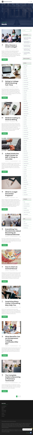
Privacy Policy (4, 410)
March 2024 (25, 126)
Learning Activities (26, 210)
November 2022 (26, 159)
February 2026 (26, 78)
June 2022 (25, 169)
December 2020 (26, 184)
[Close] (31, 428)
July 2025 (25, 92)
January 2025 (25, 105)
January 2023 (25, 155)
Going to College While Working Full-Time (11, 83)
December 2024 (26, 107)
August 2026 (25, 65)
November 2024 (26, 109)
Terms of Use (4, 411)
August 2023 (25, 140)
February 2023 (26, 153)
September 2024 (26, 113)
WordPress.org (26, 227)
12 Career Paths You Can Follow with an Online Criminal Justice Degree (27, 49)
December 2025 (26, 82)
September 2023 (26, 138)
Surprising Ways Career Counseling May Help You (12, 303)
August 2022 (25, 165)
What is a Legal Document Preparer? (11, 194)
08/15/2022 (7, 382)
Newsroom (3, 407)
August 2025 (25, 90)
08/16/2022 (7, 345)
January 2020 (26, 194)
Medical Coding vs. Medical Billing (12, 119)
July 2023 (25, 142)
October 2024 (26, 111)
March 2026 (25, 76)
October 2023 (26, 136)
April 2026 (25, 74)
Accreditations (4, 406)
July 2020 (25, 186)
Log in (24, 221)
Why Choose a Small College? (11, 46)
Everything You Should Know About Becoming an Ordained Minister (13, 232)
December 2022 (26, 157)
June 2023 (25, 144)
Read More (4, 59)
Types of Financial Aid (27, 212)
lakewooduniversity (14, 236)
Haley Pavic (13, 121)
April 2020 (25, 192)
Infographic (25, 208)
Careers (3, 413)
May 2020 (25, 190)
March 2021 (25, 180)
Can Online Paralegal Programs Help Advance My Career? (27, 53)
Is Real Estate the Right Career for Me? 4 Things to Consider (12, 156)
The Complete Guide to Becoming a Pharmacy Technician (12, 378)
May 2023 (25, 146)
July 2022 (25, 167)
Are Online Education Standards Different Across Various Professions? (27, 42)
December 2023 (26, 132)
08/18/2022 (7, 197)
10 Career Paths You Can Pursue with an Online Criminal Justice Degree (27, 46)
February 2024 (26, 128)
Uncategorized (26, 214)
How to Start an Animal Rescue (11, 268)
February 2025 (26, 103)
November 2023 (26, 134)
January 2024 (26, 130)
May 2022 (25, 171)
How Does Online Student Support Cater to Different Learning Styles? (27, 38)
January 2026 (26, 80)
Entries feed (25, 223)
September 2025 (26, 88)
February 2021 (26, 182)
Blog (17, 121)
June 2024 (25, 119)
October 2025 (26, 86)
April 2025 (25, 99)
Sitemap (3, 416)
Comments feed (26, 225)
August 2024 (25, 115)
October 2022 (26, 161)
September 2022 (26, 163)
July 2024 (25, 117)
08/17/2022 (7, 270)
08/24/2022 (7, 121)
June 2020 (25, 188)
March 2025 (25, 101)
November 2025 (26, 84)
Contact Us (3, 414)
